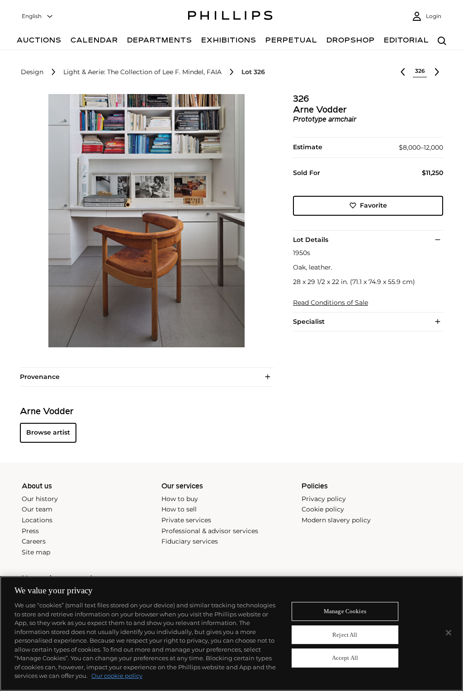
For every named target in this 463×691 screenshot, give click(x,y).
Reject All (344, 634)
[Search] (442, 41)
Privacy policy (324, 499)
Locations (37, 520)
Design (32, 72)
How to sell (179, 509)
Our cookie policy (116, 675)
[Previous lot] (403, 72)
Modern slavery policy (336, 520)
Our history (40, 499)
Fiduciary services (189, 541)
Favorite (373, 205)
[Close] (448, 633)
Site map (36, 552)
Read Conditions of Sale (330, 303)
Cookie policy (323, 509)
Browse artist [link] (48, 432)
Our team (37, 509)
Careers (34, 541)
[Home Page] (230, 17)
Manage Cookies (345, 611)
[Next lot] (436, 72)
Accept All (345, 658)
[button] (143, 220)
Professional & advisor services (209, 531)
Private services (186, 520)
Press (30, 531)
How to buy (179, 499)
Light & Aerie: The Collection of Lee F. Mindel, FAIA (142, 72)
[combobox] (37, 16)
